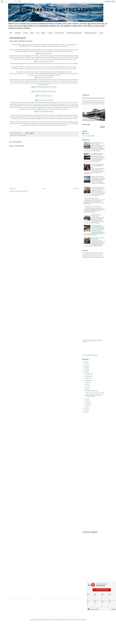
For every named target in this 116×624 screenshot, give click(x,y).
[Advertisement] (93, 64)
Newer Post (12, 188)
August (87, 382)
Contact (101, 33)
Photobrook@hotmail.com (98, 257)
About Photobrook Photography (74, 33)
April (86, 399)
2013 (85, 372)
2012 (85, 408)
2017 (85, 363)
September (88, 380)
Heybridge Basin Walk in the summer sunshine (97, 154)
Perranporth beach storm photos (93, 206)
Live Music (50, 33)
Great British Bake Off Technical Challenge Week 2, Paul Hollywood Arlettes (97, 227)
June (86, 386)
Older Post (75, 188)
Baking (43, 33)
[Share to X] (29, 133)
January (87, 405)
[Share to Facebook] (31, 133)
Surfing (32, 33)
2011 (85, 410)
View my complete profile (88, 135)
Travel (37, 33)
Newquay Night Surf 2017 (97, 176)
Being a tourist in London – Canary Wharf (97, 238)
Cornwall (25, 33)
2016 (85, 366)
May (86, 389)
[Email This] (26, 133)
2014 (85, 370)
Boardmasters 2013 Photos (91, 198)
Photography (18, 33)
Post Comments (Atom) (21, 191)
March (87, 401)
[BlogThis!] (28, 133)
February (87, 403)
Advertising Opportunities (90, 33)
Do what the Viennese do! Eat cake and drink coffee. (97, 188)
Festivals (24, 135)
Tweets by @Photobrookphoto (89, 355)
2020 (85, 361)
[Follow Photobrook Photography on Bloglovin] (90, 533)
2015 (85, 368)
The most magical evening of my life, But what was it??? (97, 166)
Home (10, 33)
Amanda (86, 133)
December (88, 374)
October (87, 378)
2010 (85, 412)
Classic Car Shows (59, 33)
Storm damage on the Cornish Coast (93, 98)
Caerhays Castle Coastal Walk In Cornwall (97, 143)
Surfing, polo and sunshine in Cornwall (94, 393)
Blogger (84, 619)
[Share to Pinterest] (33, 133)
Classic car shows (17, 135)
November (88, 376)
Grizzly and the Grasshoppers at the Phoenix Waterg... (94, 395)
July (86, 384)
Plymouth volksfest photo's (91, 390)
